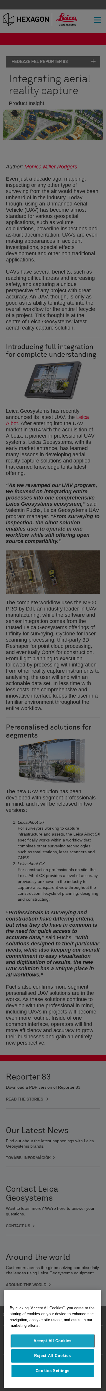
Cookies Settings (53, 1370)
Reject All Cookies (52, 1355)
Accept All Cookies (53, 1341)
